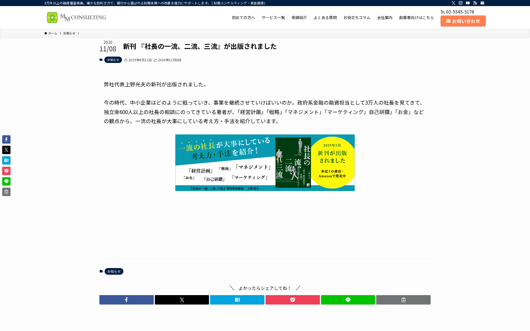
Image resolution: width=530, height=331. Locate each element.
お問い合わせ (466, 21)
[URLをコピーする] (403, 299)
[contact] (482, 3)
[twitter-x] (453, 3)
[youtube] (467, 3)
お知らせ (113, 59)
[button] (126, 299)
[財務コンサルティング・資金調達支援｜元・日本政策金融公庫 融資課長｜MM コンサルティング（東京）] (75, 17)
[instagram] (460, 3)
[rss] (475, 3)
